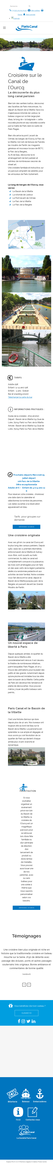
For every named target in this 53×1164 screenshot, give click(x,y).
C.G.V (16, 1162)
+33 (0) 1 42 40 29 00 (19, 10)
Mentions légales (25, 1162)
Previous (24, 985)
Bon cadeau (35, 10)
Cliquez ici (26, 1013)
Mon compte (30, 14)
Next (29, 985)
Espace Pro (10, 1162)
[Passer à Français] (15, 18)
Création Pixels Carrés (39, 1162)
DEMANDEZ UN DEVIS (26, 527)
